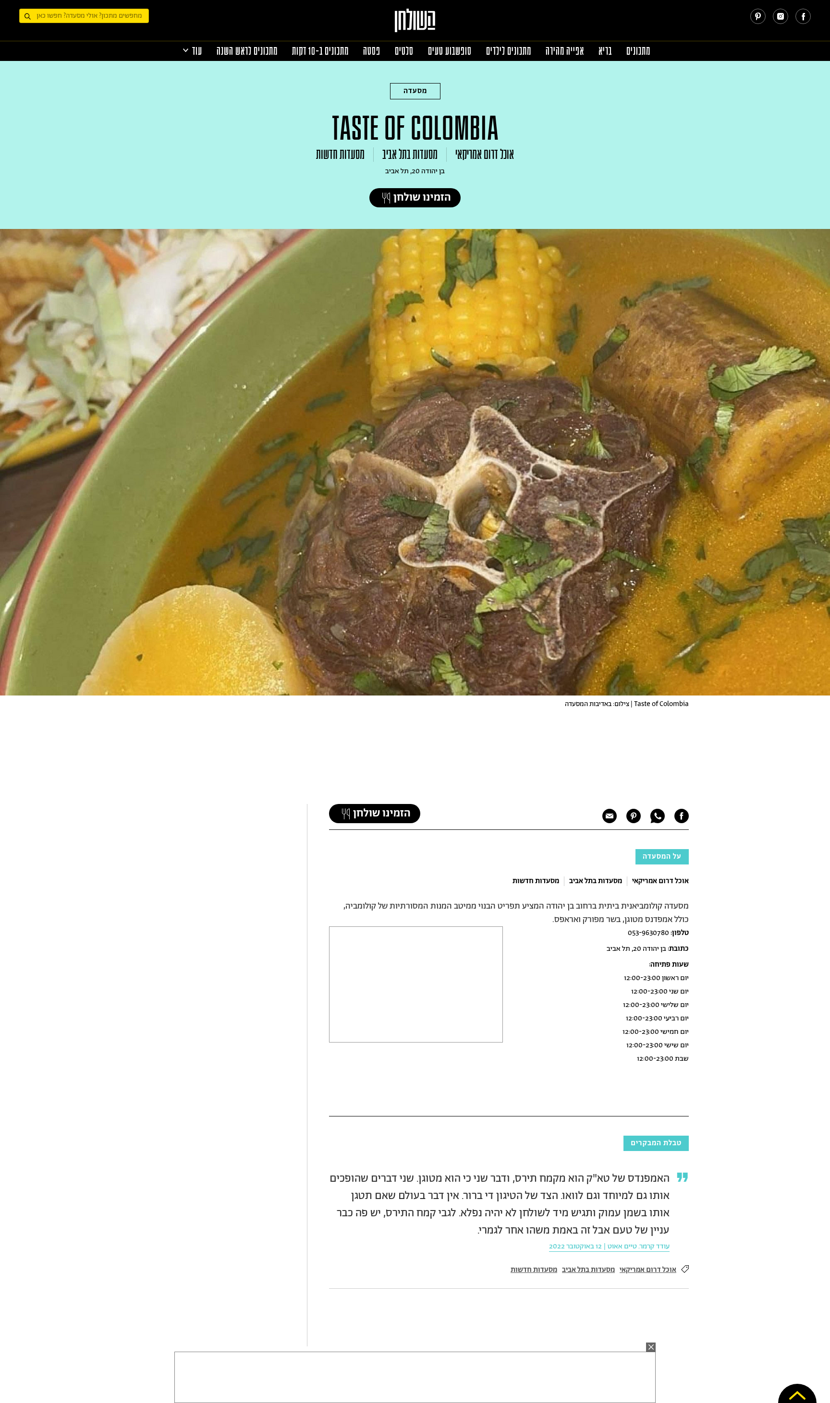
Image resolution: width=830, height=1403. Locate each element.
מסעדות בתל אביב (410, 154)
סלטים (404, 51)
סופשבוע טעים (450, 51)
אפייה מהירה (565, 51)
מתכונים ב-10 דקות (320, 51)
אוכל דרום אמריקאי (484, 154)
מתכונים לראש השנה (247, 51)
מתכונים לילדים (508, 51)
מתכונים (638, 51)
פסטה (371, 51)
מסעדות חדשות (340, 154)
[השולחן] (415, 25)
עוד (197, 51)
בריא (605, 51)
